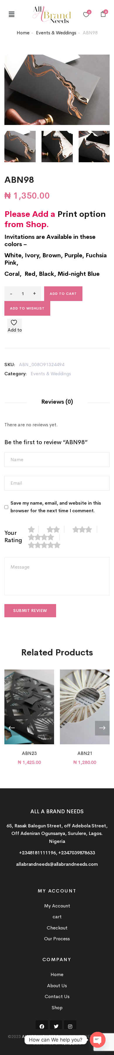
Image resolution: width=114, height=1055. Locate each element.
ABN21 (84, 753)
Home (23, 33)
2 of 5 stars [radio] (55, 529)
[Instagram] (70, 1026)
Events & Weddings (56, 33)
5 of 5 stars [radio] (47, 544)
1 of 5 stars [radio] (33, 529)
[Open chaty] (98, 1040)
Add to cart (63, 293)
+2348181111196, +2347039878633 (57, 853)
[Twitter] (56, 1026)
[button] (11, 14)
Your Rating (13, 536)
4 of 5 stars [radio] (44, 536)
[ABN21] (85, 706)
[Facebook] (42, 1026)
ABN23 (29, 753)
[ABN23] (29, 706)
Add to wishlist (27, 308)
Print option (81, 214)
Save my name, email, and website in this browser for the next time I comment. (56, 507)
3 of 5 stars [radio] (84, 529)
